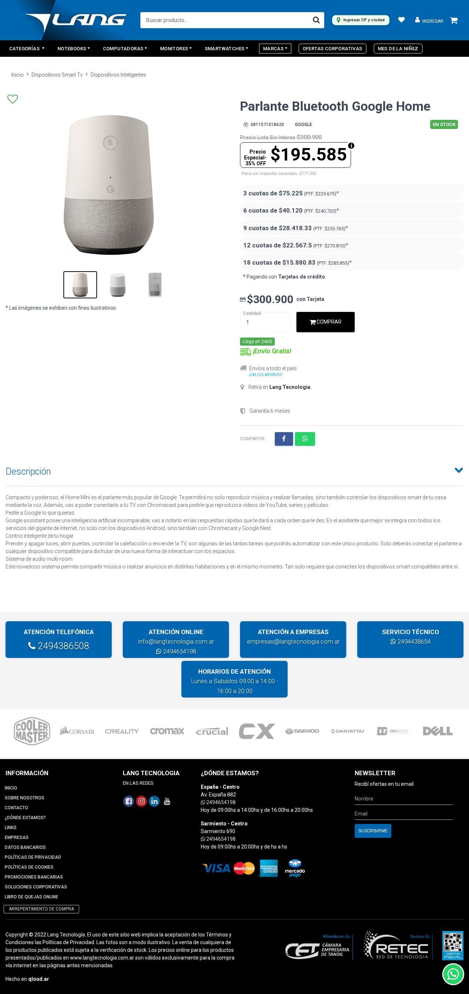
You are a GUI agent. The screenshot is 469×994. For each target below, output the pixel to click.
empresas (17, 837)
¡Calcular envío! (265, 375)
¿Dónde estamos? (25, 817)
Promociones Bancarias (34, 877)
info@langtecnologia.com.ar (176, 641)
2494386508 (62, 646)
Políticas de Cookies (29, 867)
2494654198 (179, 651)
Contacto (16, 807)
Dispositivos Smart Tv (57, 75)
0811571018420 (267, 124)
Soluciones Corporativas (36, 887)
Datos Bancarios (25, 847)
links (10, 827)
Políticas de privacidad (33, 857)
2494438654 (413, 641)
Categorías (25, 48)
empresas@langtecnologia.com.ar (293, 641)
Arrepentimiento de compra (41, 909)
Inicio (17, 75)
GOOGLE (303, 124)
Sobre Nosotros (24, 797)
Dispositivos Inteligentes (118, 75)
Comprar (328, 322)
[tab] (234, 469)
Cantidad (252, 313)
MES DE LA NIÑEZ (398, 48)
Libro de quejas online (31, 896)
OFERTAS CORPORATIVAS (332, 48)
